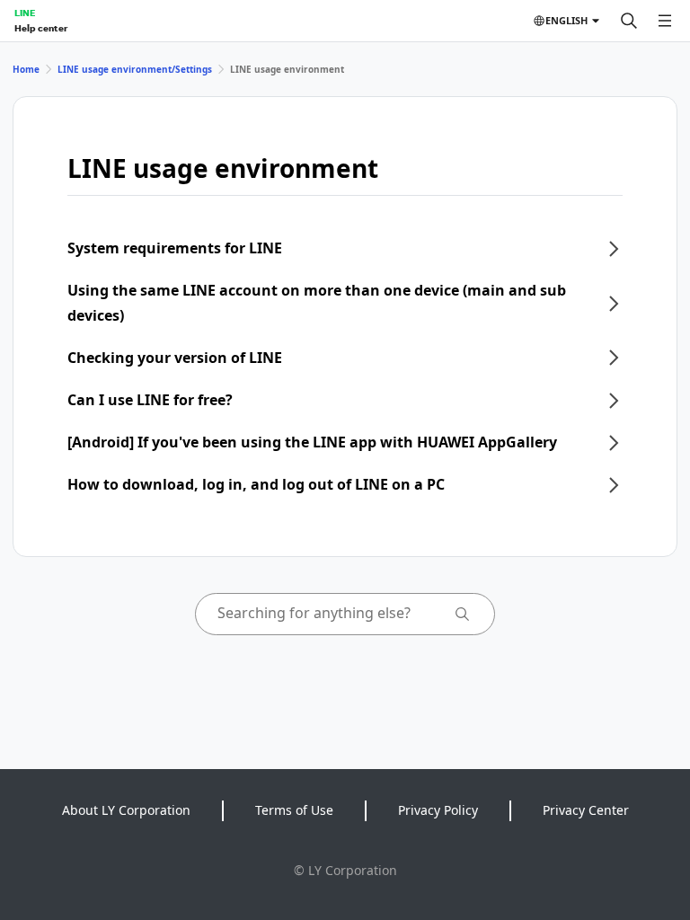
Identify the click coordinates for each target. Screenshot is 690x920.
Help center (40, 28)
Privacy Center (586, 809)
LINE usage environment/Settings (135, 69)
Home (26, 69)
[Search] (629, 21)
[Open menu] (665, 21)
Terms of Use (294, 809)
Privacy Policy (438, 809)
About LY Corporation (126, 809)
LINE (24, 12)
